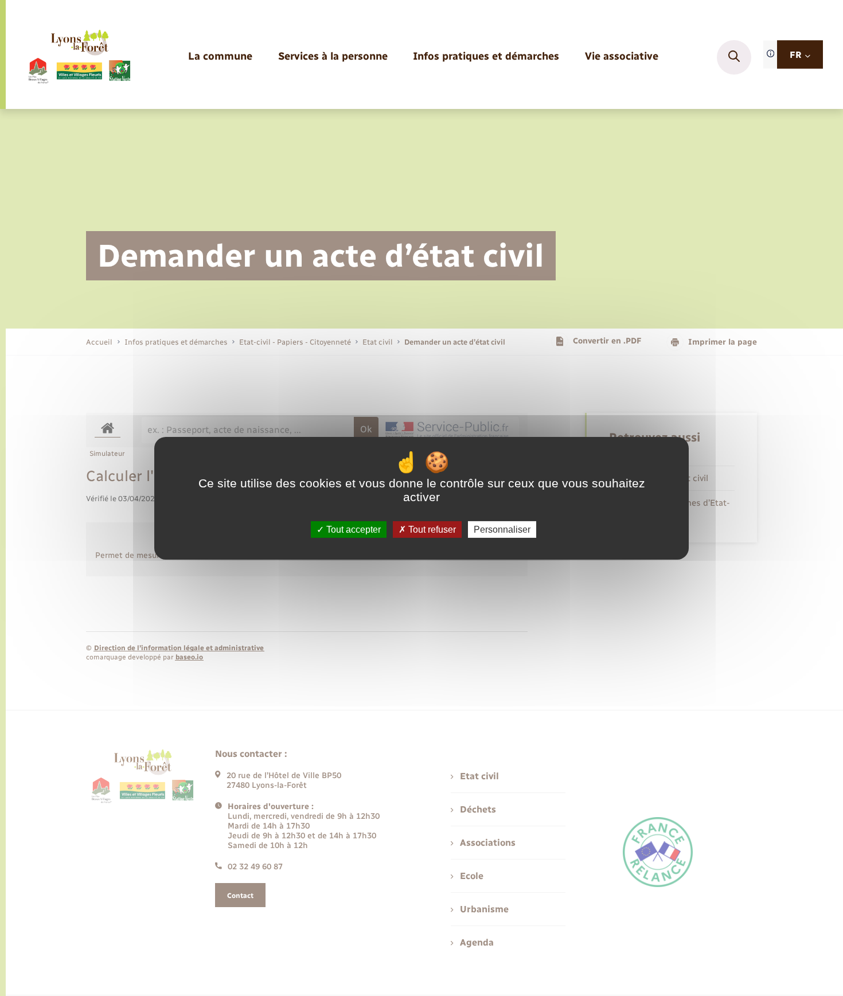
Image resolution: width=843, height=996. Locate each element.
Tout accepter (352, 529)
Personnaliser (502, 529)
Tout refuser (431, 529)
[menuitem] (220, 57)
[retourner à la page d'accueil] (79, 57)
